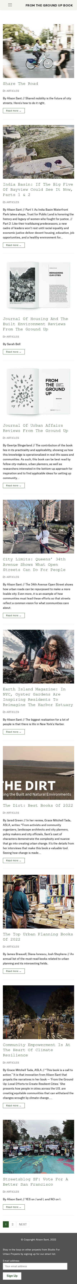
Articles (12, 90)
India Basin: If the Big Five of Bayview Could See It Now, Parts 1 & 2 (38, 189)
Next (23, 1224)
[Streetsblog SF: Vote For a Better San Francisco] (38, 1147)
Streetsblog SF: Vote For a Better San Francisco (35, 1181)
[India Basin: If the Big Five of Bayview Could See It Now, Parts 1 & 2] (38, 152)
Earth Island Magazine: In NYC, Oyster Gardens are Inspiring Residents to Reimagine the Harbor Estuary (38, 696)
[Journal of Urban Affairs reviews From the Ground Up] (38, 393)
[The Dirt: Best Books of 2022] (38, 773)
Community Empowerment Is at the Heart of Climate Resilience (37, 1050)
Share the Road (20, 83)
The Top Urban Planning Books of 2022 (38, 936)
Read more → (13, 110)
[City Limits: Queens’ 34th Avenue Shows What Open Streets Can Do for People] (38, 527)
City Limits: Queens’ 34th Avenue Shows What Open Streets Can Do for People (34, 564)
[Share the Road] (38, 51)
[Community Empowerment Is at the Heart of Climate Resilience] (38, 1012)
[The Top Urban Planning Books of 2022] (38, 902)
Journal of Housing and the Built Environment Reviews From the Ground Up (35, 324)
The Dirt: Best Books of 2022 (38, 805)
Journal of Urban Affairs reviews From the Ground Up (35, 428)
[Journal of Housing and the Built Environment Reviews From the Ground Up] (38, 286)
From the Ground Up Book (49, 5)
